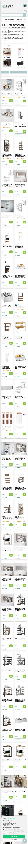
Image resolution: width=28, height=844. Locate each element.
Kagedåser (20, 57)
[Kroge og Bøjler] (7, 63)
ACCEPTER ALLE (14, 836)
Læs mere (5, 834)
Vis (11, 100)
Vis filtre (3, 72)
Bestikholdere (7, 57)
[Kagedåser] (21, 52)
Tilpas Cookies (14, 839)
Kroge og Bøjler (7, 67)
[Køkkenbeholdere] (21, 63)
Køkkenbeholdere (21, 67)
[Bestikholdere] (7, 52)
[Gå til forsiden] (2, 19)
